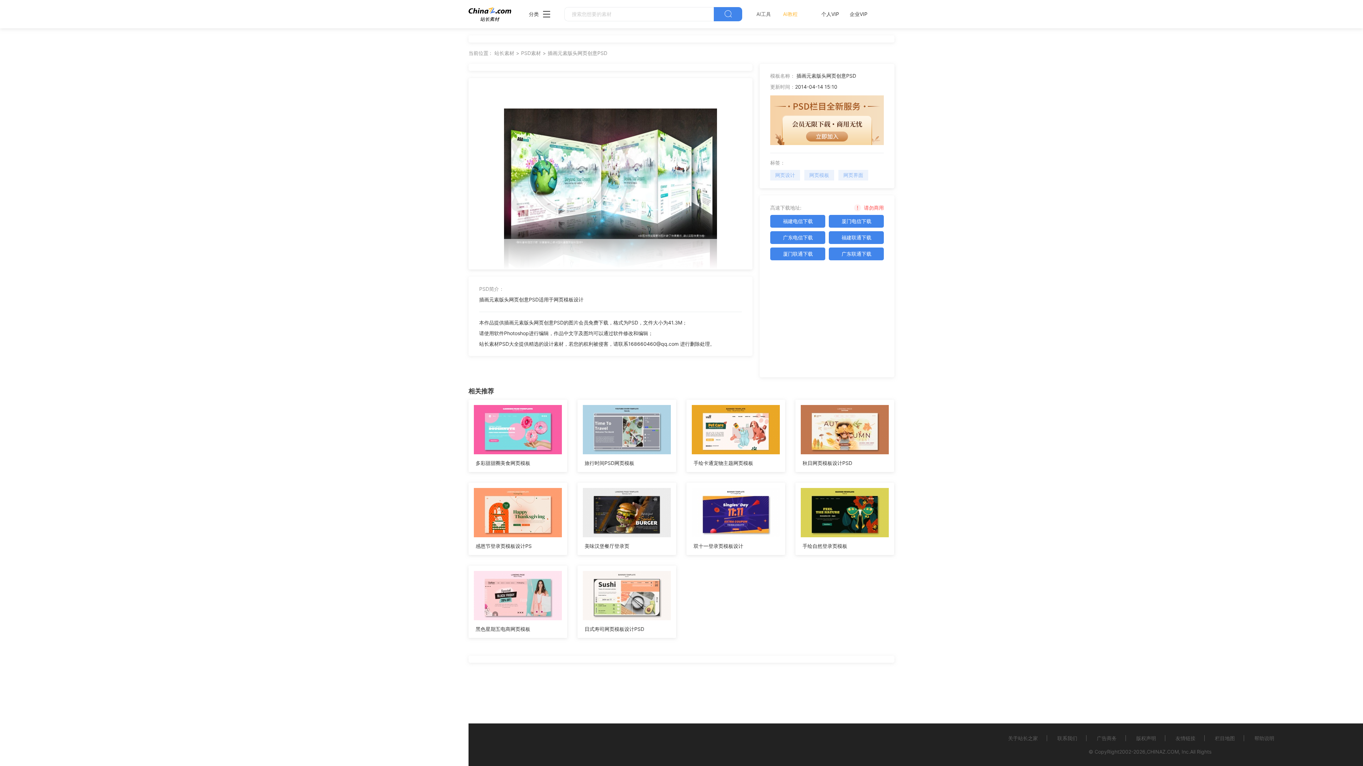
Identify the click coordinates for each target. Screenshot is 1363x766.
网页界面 (853, 175)
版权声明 (1146, 738)
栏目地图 (1225, 738)
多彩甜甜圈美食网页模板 (503, 463)
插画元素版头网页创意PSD (577, 53)
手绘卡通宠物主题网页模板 (723, 463)
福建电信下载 (798, 221)
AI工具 (763, 14)
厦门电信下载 (856, 221)
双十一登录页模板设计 (718, 546)
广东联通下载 (856, 254)
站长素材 (504, 53)
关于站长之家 (1023, 738)
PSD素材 (531, 53)
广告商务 (1107, 738)
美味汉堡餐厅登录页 (607, 546)
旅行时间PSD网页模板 (609, 463)
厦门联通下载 (798, 254)
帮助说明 (1264, 738)
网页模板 (819, 175)
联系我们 (1067, 738)
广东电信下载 (798, 237)
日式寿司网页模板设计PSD (614, 629)
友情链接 (1185, 738)
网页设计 (785, 175)
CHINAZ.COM (1163, 752)
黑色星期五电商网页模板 (503, 629)
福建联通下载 (856, 237)
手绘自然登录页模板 (825, 546)
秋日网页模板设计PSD (827, 463)
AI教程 (790, 14)
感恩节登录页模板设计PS (504, 546)
